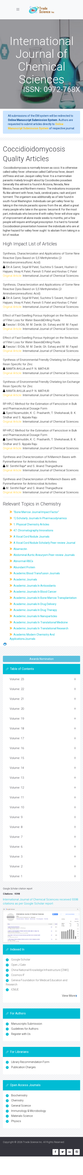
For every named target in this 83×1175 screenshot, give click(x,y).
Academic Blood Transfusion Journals (36, 573)
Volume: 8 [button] (16, 827)
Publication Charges (23, 1067)
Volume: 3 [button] (16, 856)
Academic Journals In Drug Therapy (35, 610)
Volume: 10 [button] (17, 807)
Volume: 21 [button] (17, 699)
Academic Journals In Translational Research (40, 628)
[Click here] (41, 925)
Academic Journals (25, 579)
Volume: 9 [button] (16, 817)
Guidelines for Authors (24, 1028)
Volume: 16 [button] (17, 748)
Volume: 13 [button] (17, 777)
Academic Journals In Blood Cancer (35, 591)
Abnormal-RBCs (23, 561)
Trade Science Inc (32, 1142)
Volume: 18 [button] (17, 728)
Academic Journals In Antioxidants (34, 585)
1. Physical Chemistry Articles (31, 524)
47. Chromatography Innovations (33, 530)
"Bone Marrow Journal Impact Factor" (36, 512)
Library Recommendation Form (30, 1062)
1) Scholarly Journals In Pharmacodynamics (40, 518)
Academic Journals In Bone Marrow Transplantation (45, 597)
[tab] (41, 679)
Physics (16, 1121)
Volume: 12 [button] (17, 787)
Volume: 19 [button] (17, 718)
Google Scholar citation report (17, 888)
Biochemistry (19, 1095)
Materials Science (22, 1115)
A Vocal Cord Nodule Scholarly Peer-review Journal (44, 542)
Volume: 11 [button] (17, 797)
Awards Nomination (42, 658)
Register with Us (20, 1033)
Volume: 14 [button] (17, 768)
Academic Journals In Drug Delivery (34, 604)
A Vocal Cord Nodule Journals (31, 536)
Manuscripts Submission (26, 1023)
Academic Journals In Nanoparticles (35, 616)
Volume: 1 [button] (16, 876)
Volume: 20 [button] (17, 708)
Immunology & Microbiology (28, 1110)
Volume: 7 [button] (16, 837)
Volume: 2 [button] (16, 866)
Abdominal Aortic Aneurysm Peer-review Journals (44, 554)
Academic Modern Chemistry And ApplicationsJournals (32, 636)
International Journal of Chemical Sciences (51, 275)
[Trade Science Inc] (41, 9)
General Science (21, 1105)
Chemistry (17, 1100)
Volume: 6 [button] (16, 846)
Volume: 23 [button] (17, 679)
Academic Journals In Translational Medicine (40, 622)
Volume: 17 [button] (17, 738)
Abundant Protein (24, 567)
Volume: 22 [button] (17, 689)
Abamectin (20, 548)
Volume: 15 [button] (17, 758)
